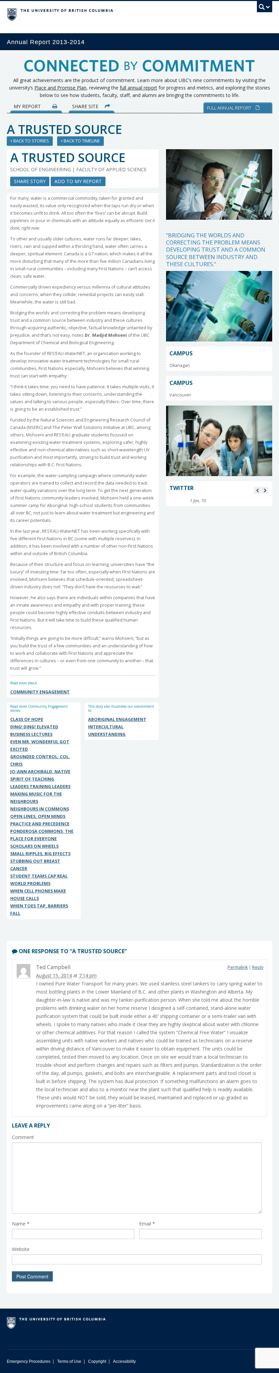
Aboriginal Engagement (117, 719)
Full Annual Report (229, 108)
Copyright (97, 1361)
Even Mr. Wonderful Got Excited (39, 745)
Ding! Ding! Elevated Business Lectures (34, 730)
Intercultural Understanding (107, 730)
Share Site (86, 106)
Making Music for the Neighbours (36, 797)
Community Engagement (40, 692)
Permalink (238, 967)
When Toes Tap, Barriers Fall (39, 909)
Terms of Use (69, 1361)
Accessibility (124, 1361)
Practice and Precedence (39, 824)
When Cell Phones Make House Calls (38, 894)
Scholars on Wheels (34, 846)
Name (21, 1223)
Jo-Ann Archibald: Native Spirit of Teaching (40, 775)
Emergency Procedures (28, 1361)
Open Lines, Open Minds (37, 816)
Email (147, 1223)
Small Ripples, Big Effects (40, 854)
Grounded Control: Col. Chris (40, 760)
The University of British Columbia (119, 14)
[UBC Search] (264, 8)
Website (21, 1249)
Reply (257, 967)
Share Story (30, 181)
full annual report (138, 87)
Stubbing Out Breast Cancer (35, 864)
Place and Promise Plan (60, 87)
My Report (28, 106)
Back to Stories (30, 141)
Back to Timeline (81, 141)
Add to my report (78, 181)
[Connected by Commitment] (139, 68)
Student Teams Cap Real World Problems (39, 879)
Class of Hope (26, 719)
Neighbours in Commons (39, 809)
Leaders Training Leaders (40, 786)
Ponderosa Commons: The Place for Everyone (41, 835)
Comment (23, 1137)
